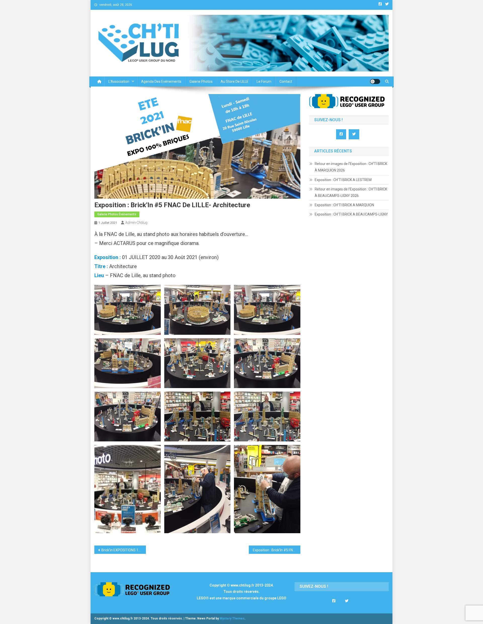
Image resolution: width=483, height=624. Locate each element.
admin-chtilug (136, 223)
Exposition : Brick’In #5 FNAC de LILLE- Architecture (276, 550)
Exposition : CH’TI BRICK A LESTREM (343, 180)
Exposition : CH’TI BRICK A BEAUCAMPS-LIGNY (351, 214)
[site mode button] (375, 81)
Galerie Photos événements (116, 214)
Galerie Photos (201, 81)
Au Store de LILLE (235, 81)
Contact (285, 81)
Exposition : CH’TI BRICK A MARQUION (344, 205)
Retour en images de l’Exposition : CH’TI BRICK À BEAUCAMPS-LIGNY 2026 (351, 192)
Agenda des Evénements (161, 81)
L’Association (118, 81)
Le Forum (264, 81)
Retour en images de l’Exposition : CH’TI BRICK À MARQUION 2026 (351, 167)
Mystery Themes (232, 618)
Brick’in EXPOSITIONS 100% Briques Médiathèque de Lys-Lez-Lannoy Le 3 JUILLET (123, 550)
